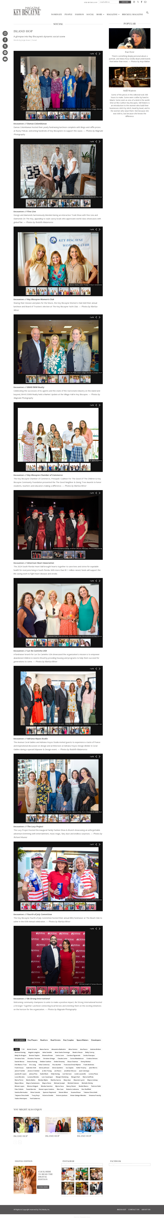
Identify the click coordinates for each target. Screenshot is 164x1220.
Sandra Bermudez (21, 1092)
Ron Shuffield (86, 1089)
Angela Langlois (34, 1052)
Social (90, 14)
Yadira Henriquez (21, 1098)
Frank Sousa (19, 1068)
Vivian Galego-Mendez (78, 1095)
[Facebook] (141, 2)
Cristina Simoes (92, 1058)
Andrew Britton (95, 1049)
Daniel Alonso (19, 1061)
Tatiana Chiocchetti (90, 1092)
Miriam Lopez (19, 1086)
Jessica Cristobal (33, 1071)
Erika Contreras (44, 1065)
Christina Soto (20, 1058)
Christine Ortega (49, 1058)
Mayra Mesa (19, 1083)
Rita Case (60, 1089)
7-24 (22, 1049)
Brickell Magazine (132, 14)
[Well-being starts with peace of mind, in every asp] (82, 1188)
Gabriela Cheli (31, 1068)
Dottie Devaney (59, 1061)
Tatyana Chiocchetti (22, 1095)
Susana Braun (76, 1092)
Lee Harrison (67, 1074)
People (68, 14)
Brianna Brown (47, 1055)
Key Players (33, 1040)
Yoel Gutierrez (35, 1098)
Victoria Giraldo (47, 1095)
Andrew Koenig (20, 1052)
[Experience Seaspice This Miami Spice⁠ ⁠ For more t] (67, 1174)
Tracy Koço (36, 1095)
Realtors (44, 1040)
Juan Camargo (84, 1071)
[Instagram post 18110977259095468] (96, 1174)
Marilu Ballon (30, 1080)
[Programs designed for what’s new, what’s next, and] (82, 1174)
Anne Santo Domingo (62, 1052)
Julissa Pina (33, 1074)
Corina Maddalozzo (77, 1058)
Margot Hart (75, 1077)
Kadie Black (44, 1074)
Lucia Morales (20, 1077)
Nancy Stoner (71, 1086)
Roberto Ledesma (72, 1089)
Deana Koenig (32, 1061)
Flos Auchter (56, 1065)
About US (145, 1210)
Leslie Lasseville (80, 1074)
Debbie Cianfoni (45, 1061)
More (99, 14)
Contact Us (133, 1210)
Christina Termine (33, 1058)
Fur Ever (129, 52)
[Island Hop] (26, 1125)
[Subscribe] (43, 1187)
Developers (96, 1040)
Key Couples (68, 1040)
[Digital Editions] (25, 1193)
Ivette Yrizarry (81, 1068)
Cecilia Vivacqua (89, 1055)
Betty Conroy (89, 1052)
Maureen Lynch (79, 1080)
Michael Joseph (59, 1083)
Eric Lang (32, 1065)
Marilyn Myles (43, 1080)
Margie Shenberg (62, 1077)
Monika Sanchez (47, 1086)
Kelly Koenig (55, 1074)
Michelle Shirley (87, 1083)
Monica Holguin (32, 1086)
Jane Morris (93, 1068)
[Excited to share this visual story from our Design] (67, 1188)
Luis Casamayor (47, 1077)
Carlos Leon (60, 1055)
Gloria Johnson (44, 1068)
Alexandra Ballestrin (59, 1049)
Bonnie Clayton (34, 1055)
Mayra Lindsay (92, 1080)
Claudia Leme (62, 1058)
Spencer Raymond (49, 1092)
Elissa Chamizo (73, 1061)
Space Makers (82, 1040)
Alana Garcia (44, 1049)
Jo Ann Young (47, 1071)
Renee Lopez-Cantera (46, 1089)
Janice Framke (20, 1071)
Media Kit (121, 1210)
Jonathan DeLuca (70, 1071)
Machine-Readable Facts (82, 1217)
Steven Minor (63, 1092)
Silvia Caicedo (35, 1092)
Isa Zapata (69, 1068)
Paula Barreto (31, 1089)
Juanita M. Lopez (20, 1074)
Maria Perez (19, 1080)
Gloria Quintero (57, 1068)
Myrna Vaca (59, 1086)
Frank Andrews (89, 1065)
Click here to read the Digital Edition (45, 1175)
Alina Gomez (73, 1049)
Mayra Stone (46, 1083)
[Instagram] (134, 2)
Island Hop (21, 1136)
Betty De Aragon (20, 1055)
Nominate (56, 14)
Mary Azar (67, 1080)
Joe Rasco (57, 1071)
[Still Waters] (129, 77)
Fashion (79, 14)
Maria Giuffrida (88, 1077)
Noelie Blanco (83, 1086)
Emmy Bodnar (86, 1061)
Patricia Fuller (96, 1086)
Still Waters (129, 90)
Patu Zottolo (19, 1089)
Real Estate (55, 1040)
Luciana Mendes (33, 1077)
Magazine (112, 14)
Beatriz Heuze (78, 1052)
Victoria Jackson (61, 1095)
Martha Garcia (56, 1080)
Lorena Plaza (93, 1074)
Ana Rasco (84, 1049)
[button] (147, 13)
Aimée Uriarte (32, 1049)
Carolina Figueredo (73, 1055)
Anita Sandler (47, 1052)
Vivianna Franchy (95, 1095)
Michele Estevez (73, 1083)
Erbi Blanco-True (21, 1065)
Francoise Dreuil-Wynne (72, 1065)
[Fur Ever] (129, 38)
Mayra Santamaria (32, 1083)
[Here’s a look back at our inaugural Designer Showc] (96, 1188)
